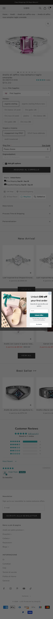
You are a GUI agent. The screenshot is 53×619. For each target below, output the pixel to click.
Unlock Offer (39, 315)
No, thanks (39, 324)
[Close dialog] (49, 293)
